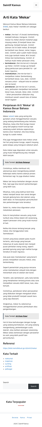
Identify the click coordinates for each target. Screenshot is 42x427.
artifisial (8, 366)
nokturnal (9, 359)
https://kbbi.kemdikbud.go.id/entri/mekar (20, 348)
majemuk (9, 361)
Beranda (15, 418)
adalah (12, 116)
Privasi (29, 418)
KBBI (5, 27)
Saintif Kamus (12, 5)
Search (6, 382)
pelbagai (8, 369)
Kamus (22, 418)
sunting (8, 364)
